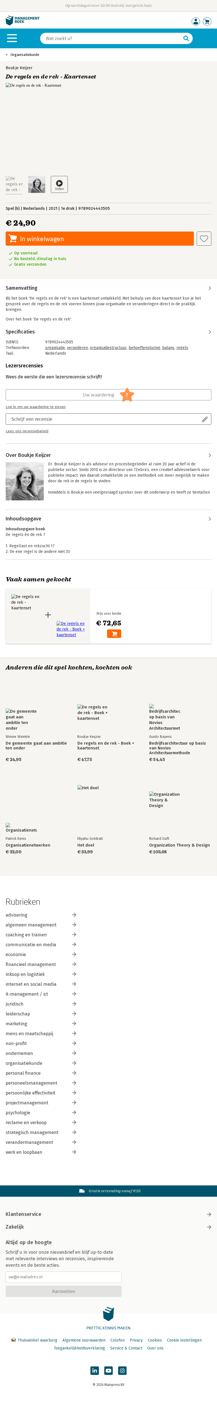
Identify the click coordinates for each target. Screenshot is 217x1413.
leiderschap (18, 1014)
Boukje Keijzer (19, 68)
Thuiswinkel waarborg (37, 1340)
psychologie (18, 1112)
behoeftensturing (144, 347)
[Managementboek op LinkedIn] (94, 1370)
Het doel (85, 845)
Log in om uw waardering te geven (36, 407)
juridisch (14, 1004)
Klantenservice (23, 1214)
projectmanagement (27, 1102)
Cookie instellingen (184, 1340)
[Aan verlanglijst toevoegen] (204, 239)
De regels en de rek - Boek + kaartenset (105, 746)
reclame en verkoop (26, 1122)
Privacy (136, 1340)
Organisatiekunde (24, 55)
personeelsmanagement (31, 1083)
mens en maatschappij (29, 1033)
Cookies (155, 1340)
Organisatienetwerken (28, 845)
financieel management (31, 964)
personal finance (23, 1073)
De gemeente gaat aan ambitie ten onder (36, 746)
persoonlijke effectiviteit (30, 1093)
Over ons (155, 1348)
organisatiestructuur (108, 347)
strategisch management (32, 1132)
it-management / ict (27, 994)
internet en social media (31, 984)
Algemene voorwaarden (83, 1340)
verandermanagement (29, 1142)
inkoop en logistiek (25, 974)
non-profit (16, 1043)
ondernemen (19, 1053)
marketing (16, 1023)
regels (182, 347)
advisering (16, 915)
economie (16, 954)
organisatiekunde (24, 1063)
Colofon (117, 1340)
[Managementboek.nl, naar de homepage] (23, 24)
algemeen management (31, 925)
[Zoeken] (186, 38)
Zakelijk (15, 1227)
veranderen (77, 347)
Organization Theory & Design (179, 845)
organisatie (55, 347)
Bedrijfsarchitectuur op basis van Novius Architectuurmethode (177, 748)
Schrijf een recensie (32, 419)
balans (168, 347)
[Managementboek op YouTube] (108, 1370)
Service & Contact (126, 1348)
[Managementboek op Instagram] (122, 1370)
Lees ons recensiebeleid (27, 431)
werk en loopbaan (24, 1152)
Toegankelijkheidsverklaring (79, 1348)
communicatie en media (31, 944)
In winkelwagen (42, 239)
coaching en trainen (26, 934)
